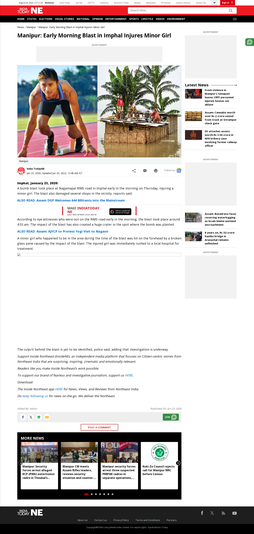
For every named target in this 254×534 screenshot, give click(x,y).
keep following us (35, 396)
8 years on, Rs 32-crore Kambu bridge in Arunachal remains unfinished (219, 238)
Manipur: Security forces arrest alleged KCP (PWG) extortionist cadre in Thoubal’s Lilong (38, 472)
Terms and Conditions (147, 520)
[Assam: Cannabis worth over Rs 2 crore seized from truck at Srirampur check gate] (193, 116)
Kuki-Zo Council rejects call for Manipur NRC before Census (159, 470)
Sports (134, 19)
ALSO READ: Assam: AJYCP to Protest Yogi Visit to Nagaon (62, 231)
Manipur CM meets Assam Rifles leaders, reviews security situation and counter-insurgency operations (78, 472)
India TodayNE (36, 168)
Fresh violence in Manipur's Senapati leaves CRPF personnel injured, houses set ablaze (219, 97)
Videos (160, 19)
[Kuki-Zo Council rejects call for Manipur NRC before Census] (159, 452)
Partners (172, 520)
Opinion (97, 19)
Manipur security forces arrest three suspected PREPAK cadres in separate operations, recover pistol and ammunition (118, 472)
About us (83, 520)
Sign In (225, 2)
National (83, 19)
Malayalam (151, 3)
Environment (176, 19)
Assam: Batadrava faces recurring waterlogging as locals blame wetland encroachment (220, 219)
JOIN (167, 417)
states (31, 19)
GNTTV (91, 3)
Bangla (137, 3)
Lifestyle (147, 19)
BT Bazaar (166, 3)
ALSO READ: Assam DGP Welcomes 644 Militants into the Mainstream (71, 200)
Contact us (100, 520)
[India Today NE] (30, 10)
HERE (129, 375)
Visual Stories (64, 19)
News (20, 27)
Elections (45, 19)
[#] (39, 417)
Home (21, 19)
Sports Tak (201, 3)
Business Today (121, 3)
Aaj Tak (79, 3)
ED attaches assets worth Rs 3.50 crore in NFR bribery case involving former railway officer (221, 138)
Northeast (49, 3)
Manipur (31, 27)
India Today (64, 3)
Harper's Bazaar (183, 3)
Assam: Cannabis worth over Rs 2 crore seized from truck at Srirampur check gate (221, 118)
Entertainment (116, 19)
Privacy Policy (121, 520)
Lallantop (104, 3)
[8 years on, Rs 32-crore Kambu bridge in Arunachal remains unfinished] (193, 236)
